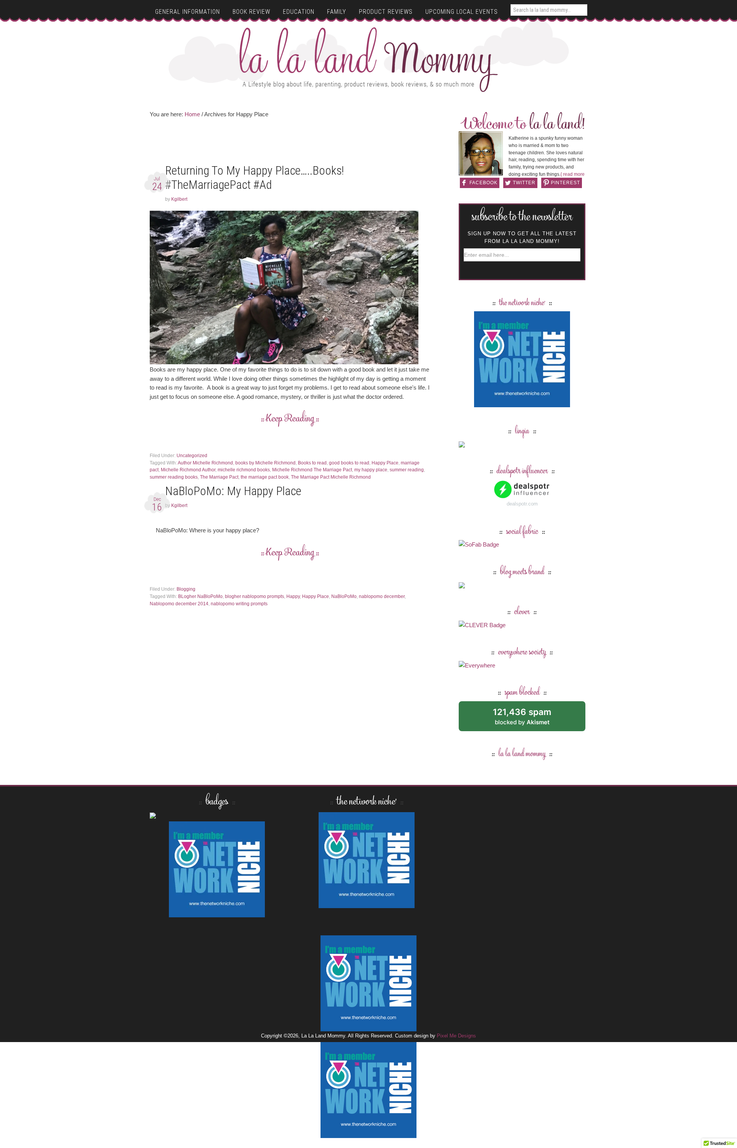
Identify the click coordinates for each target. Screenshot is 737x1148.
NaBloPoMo (344, 596)
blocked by (530, 719)
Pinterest (565, 182)
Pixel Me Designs (456, 1036)
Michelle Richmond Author (188, 469)
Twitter (524, 182)
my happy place (370, 469)
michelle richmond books (244, 469)
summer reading (407, 469)
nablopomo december (382, 596)
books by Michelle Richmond (265, 463)
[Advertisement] (290, 143)
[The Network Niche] (522, 403)
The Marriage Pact (219, 477)
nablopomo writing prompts (239, 603)
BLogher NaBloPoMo (200, 596)
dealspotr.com (522, 504)
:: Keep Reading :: (290, 419)
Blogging (186, 589)
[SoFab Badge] (479, 544)
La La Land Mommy (368, 59)
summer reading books (174, 477)
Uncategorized (192, 455)
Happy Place (385, 463)
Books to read (312, 463)
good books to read (349, 463)
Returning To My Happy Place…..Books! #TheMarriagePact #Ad (254, 178)
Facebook (483, 182)
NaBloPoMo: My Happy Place (233, 491)
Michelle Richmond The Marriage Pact (312, 469)
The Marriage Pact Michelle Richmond (331, 477)
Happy (293, 596)
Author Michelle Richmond (205, 463)
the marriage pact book (265, 477)
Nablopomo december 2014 (179, 603)
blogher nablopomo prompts (254, 596)
